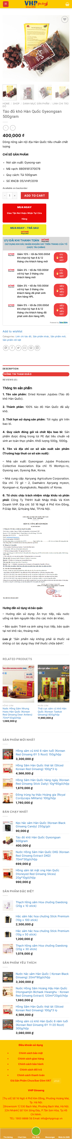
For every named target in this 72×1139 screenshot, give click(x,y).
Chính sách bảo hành (31, 1063)
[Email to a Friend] (25, 348)
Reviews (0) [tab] (10, 379)
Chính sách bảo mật (31, 1053)
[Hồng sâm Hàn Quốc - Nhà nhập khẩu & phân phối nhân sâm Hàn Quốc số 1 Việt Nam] (36, 4)
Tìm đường (8, 1137)
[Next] (63, 48)
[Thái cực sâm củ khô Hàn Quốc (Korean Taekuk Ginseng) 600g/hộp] (53, 684)
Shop (16, 103)
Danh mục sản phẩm (36, 103)
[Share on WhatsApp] (6, 348)
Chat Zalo (22, 1137)
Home (6, 103)
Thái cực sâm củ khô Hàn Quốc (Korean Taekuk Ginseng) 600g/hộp (52, 711)
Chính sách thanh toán (31, 1075)
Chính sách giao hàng (31, 1058)
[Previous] (8, 48)
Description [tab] (10, 368)
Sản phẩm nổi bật (12, 340)
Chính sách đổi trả (31, 1069)
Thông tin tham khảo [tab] (17, 374)
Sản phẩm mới (58, 336)
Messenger (50, 1137)
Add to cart (34, 195)
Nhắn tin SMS (64, 1137)
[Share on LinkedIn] (37, 348)
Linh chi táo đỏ (23, 336)
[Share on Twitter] (18, 348)
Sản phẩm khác (41, 336)
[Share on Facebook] (12, 348)
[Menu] (6, 4)
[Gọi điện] (36, 1132)
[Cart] (67, 4)
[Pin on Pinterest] (31, 348)
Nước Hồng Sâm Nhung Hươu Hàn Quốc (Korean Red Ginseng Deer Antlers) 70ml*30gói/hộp (17, 713)
